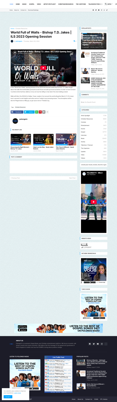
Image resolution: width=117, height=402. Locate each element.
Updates (108, 4)
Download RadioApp (33, 10)
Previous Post (16, 178)
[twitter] (96, 10)
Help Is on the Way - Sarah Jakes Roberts (43, 148)
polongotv (23, 119)
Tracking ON (63, 392)
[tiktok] (106, 10)
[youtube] (98, 10)
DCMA (96, 399)
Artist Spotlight (50, 4)
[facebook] (93, 10)
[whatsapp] (104, 10)
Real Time (58, 392)
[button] (101, 4)
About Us (16, 10)
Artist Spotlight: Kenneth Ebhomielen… (58, 377)
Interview (93, 135)
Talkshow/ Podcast (95, 4)
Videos (93, 158)
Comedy (93, 122)
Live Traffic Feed (58, 357)
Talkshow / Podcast (93, 145)
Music (24, 4)
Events (93, 128)
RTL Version (103, 399)
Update (93, 151)
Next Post (72, 178)
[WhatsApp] (36, 112)
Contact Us (23, 10)
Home (18, 4)
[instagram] (101, 10)
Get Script (53, 392)
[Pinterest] (40, 112)
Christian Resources (65, 4)
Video (39, 4)
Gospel (31, 4)
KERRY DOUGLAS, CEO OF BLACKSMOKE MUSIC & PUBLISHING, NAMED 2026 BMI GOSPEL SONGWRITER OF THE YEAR (98, 82)
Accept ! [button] (8, 397)
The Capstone (81, 4)
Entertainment (93, 125)
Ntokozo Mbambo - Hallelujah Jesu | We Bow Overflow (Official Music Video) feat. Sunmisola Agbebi (97, 362)
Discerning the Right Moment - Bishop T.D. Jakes (20, 148)
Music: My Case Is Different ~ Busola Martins (96, 70)
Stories (93, 141)
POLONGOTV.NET (49, 367)
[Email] (43, 112)
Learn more (17, 393)
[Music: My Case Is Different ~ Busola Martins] (85, 71)
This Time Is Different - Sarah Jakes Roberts (65, 148)
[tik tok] (105, 344)
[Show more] (47, 112)
